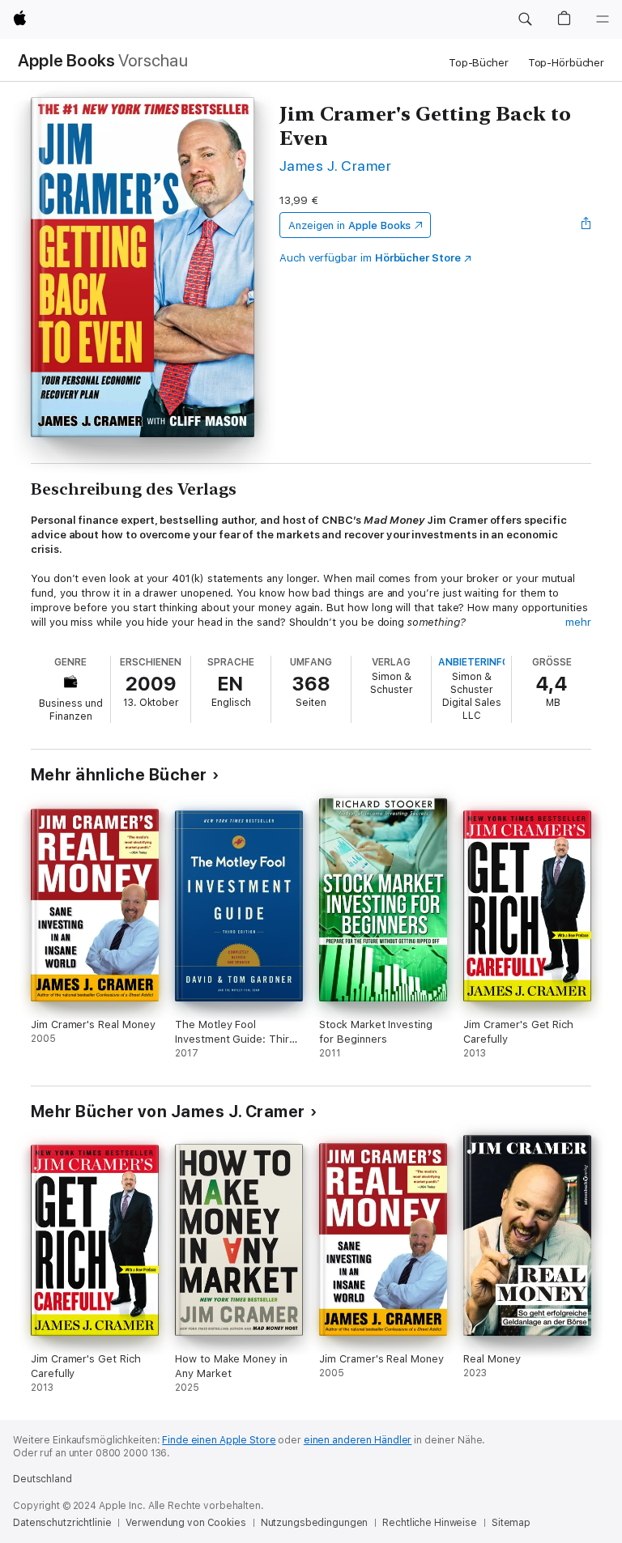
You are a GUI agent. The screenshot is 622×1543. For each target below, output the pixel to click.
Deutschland (42, 1479)
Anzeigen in (349, 225)
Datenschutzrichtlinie (62, 1522)
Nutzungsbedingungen (315, 1522)
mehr (578, 622)
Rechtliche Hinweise (429, 1522)
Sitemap (511, 1522)
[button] (524, 19)
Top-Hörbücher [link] (566, 63)
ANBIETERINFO (473, 662)
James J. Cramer (335, 165)
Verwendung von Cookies (185, 1522)
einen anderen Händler (357, 1440)
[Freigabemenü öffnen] (586, 225)
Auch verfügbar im (370, 258)
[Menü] (602, 19)
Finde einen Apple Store (218, 1440)
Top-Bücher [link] (479, 63)
